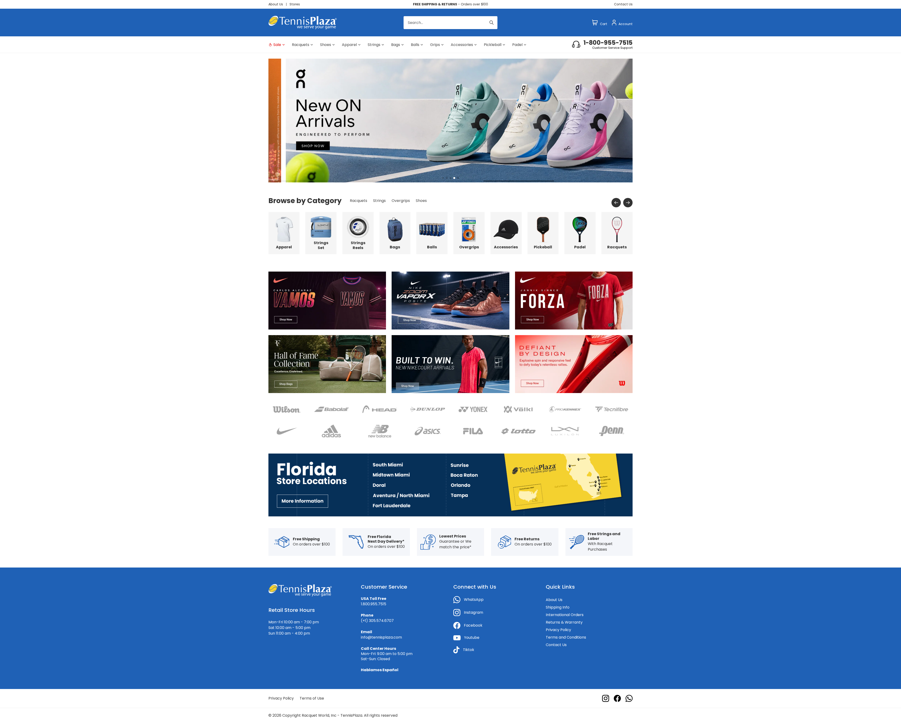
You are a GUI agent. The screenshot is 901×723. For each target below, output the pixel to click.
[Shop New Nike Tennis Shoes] (450, 300)
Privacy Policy (558, 629)
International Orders (565, 614)
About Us (275, 4)
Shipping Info (557, 607)
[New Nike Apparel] (450, 364)
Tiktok (468, 649)
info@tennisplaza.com (381, 637)
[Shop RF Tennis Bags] (327, 364)
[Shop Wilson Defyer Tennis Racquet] (574, 364)
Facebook (473, 625)
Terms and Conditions (566, 637)
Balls (415, 44)
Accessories (462, 44)
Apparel (349, 44)
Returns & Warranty (564, 622)
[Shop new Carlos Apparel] (327, 300)
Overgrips (401, 200)
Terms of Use (312, 698)
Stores (295, 4)
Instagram (473, 612)
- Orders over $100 (450, 4)
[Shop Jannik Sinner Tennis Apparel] (574, 300)
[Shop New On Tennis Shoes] (450, 120)
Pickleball (492, 44)
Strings (374, 44)
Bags (395, 44)
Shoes (325, 44)
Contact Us (623, 4)
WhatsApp (474, 599)
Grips (435, 44)
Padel (517, 44)
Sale (277, 44)
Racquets (300, 44)
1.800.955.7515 (373, 604)
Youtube (471, 637)
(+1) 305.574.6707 (377, 620)
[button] (443, 178)
